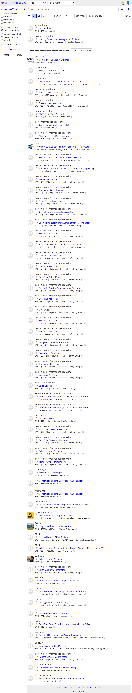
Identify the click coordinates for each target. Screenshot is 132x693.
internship (7, 40)
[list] (29, 16)
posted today (8, 19)
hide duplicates (9, 22)
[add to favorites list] (36, 28)
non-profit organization (13, 34)
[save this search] (128, 9)
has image (7, 16)
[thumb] (34, 16)
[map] (44, 16)
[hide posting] (54, 31)
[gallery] (39, 16)
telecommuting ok (11, 37)
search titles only (10, 13)
